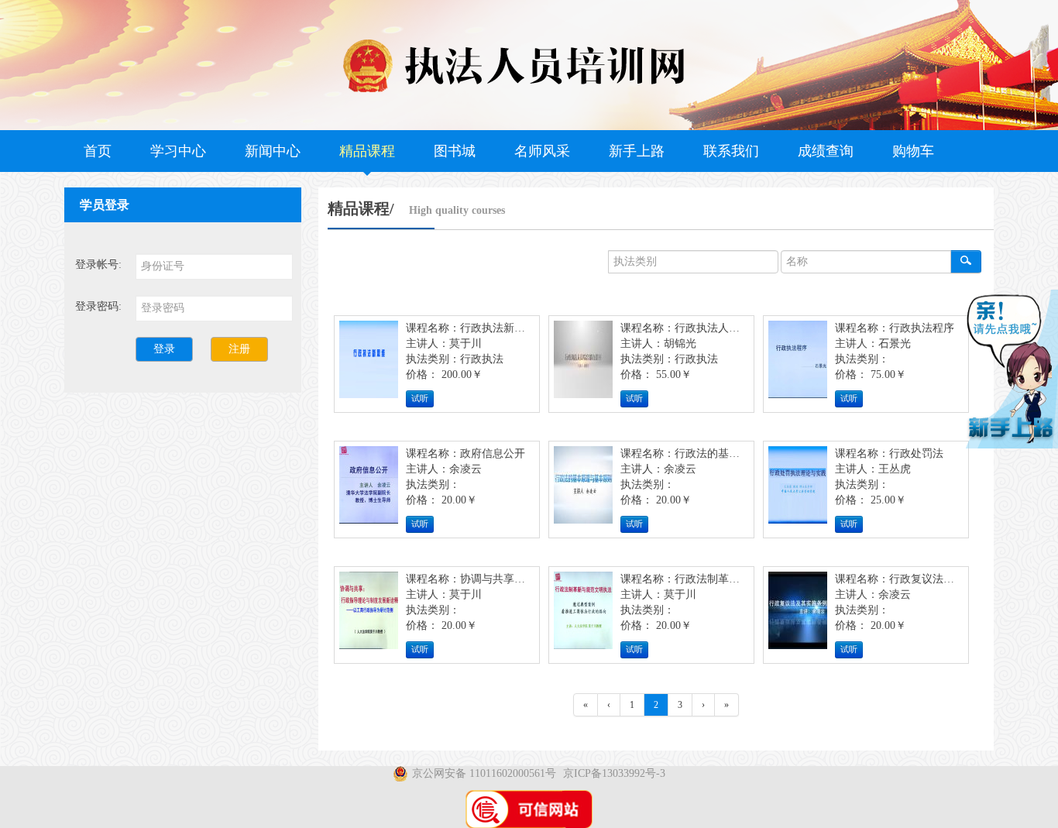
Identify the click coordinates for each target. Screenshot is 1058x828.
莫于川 (465, 343)
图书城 (455, 151)
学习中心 (178, 151)
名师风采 (542, 151)
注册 (239, 349)
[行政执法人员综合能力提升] (583, 364)
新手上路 (637, 151)
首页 (98, 151)
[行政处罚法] (797, 489)
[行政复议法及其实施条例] (797, 615)
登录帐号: (98, 264)
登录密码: (98, 306)
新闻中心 (273, 151)
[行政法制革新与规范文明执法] (583, 615)
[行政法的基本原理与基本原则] (583, 489)
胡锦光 (680, 343)
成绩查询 (826, 151)
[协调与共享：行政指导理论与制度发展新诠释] (368, 615)
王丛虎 (894, 469)
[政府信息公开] (368, 489)
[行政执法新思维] (368, 364)
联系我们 (731, 151)
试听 (419, 398)
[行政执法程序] (797, 364)
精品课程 (367, 151)
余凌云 (465, 469)
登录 (164, 349)
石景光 (894, 343)
